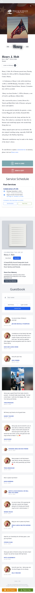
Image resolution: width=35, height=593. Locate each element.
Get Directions (10, 203)
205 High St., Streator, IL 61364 (15, 196)
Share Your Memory (10, 281)
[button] (17, 378)
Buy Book (16, 258)
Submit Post (17, 308)
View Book (8, 258)
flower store (14, 152)
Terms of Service (22, 586)
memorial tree (22, 150)
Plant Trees (24, 203)
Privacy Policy (13, 586)
